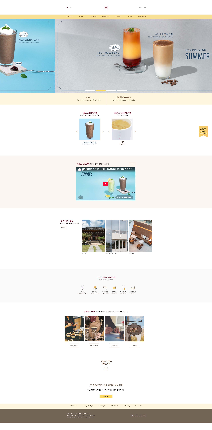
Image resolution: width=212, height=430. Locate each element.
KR (67, 7)
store (130, 16)
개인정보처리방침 (88, 406)
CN (70, 7)
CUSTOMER (114, 406)
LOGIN (140, 7)
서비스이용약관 (102, 406)
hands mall (142, 16)
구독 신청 (106, 396)
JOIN (144, 7)
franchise (105, 16)
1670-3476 (74, 415)
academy (118, 16)
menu (81, 16)
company (69, 16)
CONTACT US (74, 406)
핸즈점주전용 (126, 406)
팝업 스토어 (138, 406)
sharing (93, 16)
